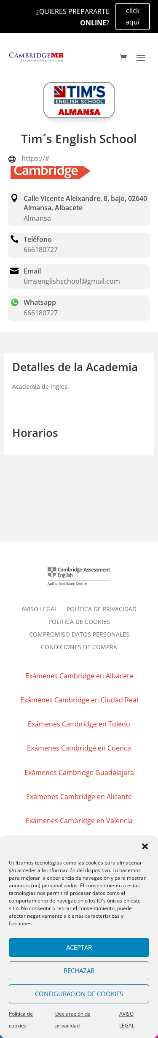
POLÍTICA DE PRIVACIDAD (102, 609)
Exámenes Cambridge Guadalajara (79, 772)
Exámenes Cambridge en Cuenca (79, 748)
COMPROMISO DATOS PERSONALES (79, 634)
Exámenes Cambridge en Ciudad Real (79, 700)
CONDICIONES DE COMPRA (79, 647)
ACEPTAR (79, 947)
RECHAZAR (79, 970)
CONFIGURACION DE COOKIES (79, 993)
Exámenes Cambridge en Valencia (79, 820)
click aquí (132, 16)
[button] (145, 846)
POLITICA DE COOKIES (79, 622)
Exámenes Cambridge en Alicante (79, 796)
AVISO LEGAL (39, 609)
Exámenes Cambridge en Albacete (79, 675)
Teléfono (38, 239)
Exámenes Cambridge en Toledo (79, 724)
